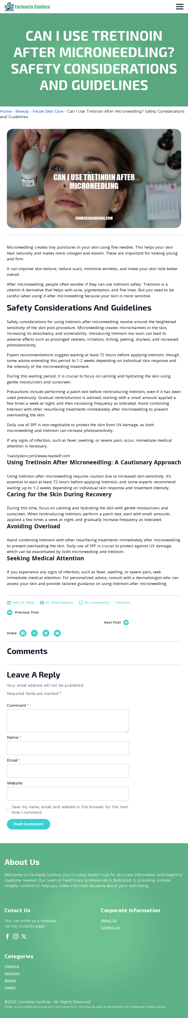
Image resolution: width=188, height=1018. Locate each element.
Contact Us (110, 927)
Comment (18, 705)
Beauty (22, 111)
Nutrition (12, 973)
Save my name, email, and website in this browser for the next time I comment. (70, 810)
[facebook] (7, 936)
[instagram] (15, 936)
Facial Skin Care (48, 111)
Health (10, 988)
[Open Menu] (179, 6)
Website (14, 783)
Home (6, 111)
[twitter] (24, 936)
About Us (109, 920)
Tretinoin (122, 603)
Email (13, 760)
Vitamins (12, 966)
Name (14, 737)
